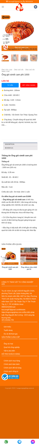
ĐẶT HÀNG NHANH (28, 85)
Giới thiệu (7, 327)
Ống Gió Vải (18, 70)
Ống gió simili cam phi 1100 (10, 268)
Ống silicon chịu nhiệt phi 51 (29, 268)
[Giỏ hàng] (35, 7)
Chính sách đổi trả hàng (12, 368)
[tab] (20, 144)
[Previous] (5, 32)
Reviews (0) (9, 148)
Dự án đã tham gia (10, 334)
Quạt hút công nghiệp (12, 347)
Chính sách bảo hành (12, 364)
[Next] (34, 32)
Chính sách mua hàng (12, 361)
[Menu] (3, 6)
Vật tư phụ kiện (9, 351)
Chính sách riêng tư (11, 371)
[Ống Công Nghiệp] (19, 7)
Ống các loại (8, 344)
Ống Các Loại (7, 70)
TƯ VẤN (10, 85)
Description (9, 144)
